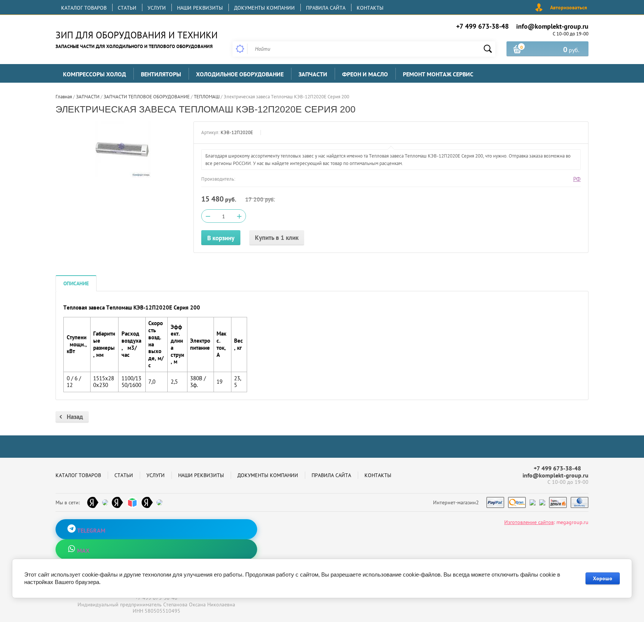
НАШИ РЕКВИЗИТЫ (200, 7)
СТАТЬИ (127, 7)
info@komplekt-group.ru (552, 26)
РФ (577, 179)
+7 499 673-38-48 (482, 26)
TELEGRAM (90, 530)
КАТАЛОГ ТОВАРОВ (84, 7)
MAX (82, 550)
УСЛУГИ (157, 7)
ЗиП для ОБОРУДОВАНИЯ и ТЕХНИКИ (137, 35)
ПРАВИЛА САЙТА (325, 7)
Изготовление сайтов (529, 522)
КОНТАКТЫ (370, 7)
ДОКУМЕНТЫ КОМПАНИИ (264, 7)
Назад (75, 417)
